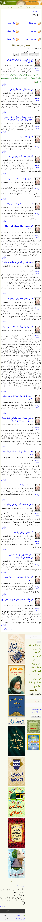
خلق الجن (33, 31)
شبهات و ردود (9, 7)
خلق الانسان (11, 39)
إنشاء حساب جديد (37, 709)
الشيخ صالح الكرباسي (37, 69)
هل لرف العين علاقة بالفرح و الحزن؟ (20, 298)
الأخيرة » (4, 629)
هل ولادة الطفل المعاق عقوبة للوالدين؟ (20, 204)
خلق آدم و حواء (31, 39)
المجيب (34, 7)
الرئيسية (38, 11)
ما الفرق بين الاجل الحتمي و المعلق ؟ (20, 179)
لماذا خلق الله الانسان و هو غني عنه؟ (20, 156)
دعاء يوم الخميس (20, 886)
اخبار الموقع (37, 686)
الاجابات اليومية (36, 660)
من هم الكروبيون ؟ (26, 485)
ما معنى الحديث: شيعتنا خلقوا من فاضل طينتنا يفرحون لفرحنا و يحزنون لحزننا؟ (17, 420)
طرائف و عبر (37, 678)
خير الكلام (37, 682)
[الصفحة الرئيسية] (21, 4)
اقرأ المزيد (3, 84)
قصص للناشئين (36, 671)
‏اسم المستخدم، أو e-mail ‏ (35, 694)
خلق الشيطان (11, 31)
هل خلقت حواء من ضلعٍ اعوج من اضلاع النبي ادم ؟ (17, 601)
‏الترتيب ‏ (26, 52)
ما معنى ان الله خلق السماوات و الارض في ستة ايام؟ (18, 397)
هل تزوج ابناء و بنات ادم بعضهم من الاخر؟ (18, 326)
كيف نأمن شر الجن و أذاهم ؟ (23, 532)
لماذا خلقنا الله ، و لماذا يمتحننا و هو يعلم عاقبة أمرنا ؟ (18, 453)
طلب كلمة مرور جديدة (35, 712)
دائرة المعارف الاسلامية (37, 650)
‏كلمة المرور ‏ (38, 701)
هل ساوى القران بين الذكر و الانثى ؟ (20, 89)
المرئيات (30, 682)
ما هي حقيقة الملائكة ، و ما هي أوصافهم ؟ (18, 504)
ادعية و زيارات (28, 7)
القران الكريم (37, 645)
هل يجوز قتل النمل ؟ (26, 137)
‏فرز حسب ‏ (36, 52)
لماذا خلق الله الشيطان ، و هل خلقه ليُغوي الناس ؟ (18, 578)
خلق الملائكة (33, 23)
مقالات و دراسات (19, 7)
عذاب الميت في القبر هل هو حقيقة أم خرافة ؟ (17, 262)
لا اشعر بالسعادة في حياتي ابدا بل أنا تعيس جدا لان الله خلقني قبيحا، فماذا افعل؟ (18, 119)
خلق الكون (11, 23)
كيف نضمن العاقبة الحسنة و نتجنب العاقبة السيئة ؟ (19, 227)
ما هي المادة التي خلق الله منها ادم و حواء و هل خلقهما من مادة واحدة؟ (18, 556)
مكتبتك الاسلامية (35, 667)
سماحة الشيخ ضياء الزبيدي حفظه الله (19, 917)
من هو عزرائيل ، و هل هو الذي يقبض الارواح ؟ (20, 61)
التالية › (10, 629)
